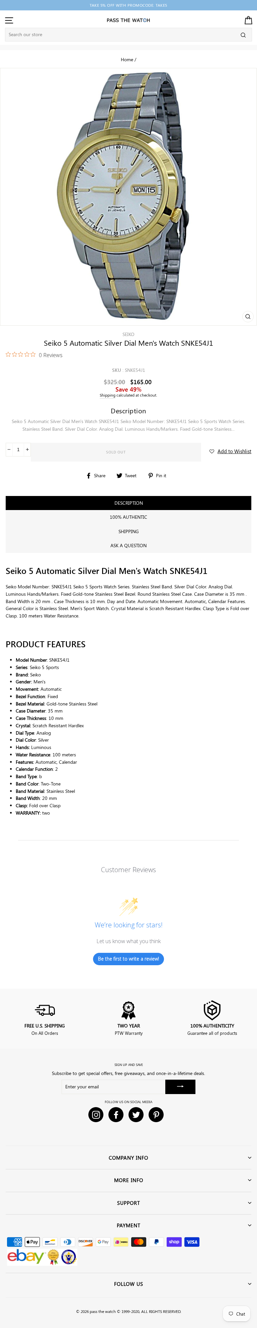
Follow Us (128, 1283)
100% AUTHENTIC (128, 517)
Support (128, 1202)
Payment (129, 1225)
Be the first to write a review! (128, 959)
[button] (230, 451)
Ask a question (128, 545)
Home (127, 59)
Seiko (128, 334)
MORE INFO (128, 1180)
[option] (128, 5)
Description (128, 503)
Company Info (128, 1157)
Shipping (107, 395)
